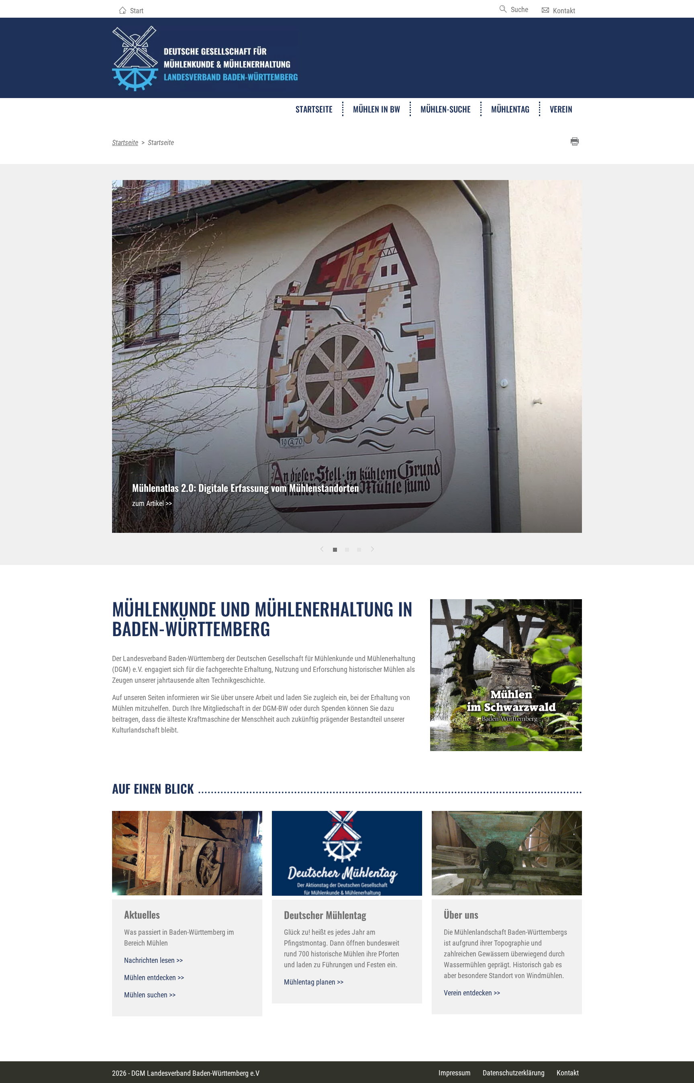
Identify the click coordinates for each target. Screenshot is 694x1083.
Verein (561, 109)
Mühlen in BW (376, 109)
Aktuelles (142, 914)
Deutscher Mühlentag (325, 914)
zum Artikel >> (152, 503)
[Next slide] (372, 549)
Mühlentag (510, 109)
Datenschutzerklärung (514, 1073)
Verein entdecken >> (472, 993)
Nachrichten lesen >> (153, 960)
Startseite (314, 109)
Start (136, 10)
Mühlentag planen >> (313, 982)
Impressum (455, 1073)
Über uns (461, 914)
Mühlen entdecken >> (154, 977)
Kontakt (564, 10)
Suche (519, 9)
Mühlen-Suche (445, 109)
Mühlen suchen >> (150, 995)
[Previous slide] (321, 549)
